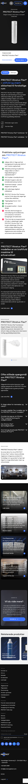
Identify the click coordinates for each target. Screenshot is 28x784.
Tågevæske (4, 688)
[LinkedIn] (6, 743)
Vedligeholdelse (5, 720)
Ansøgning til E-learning (7, 707)
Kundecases (4, 677)
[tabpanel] (11, 347)
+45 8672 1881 (5, 766)
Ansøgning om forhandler (8, 705)
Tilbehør (3, 697)
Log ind (3, 779)
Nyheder (3, 675)
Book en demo (20, 60)
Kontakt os (18, 3)
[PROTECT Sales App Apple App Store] (14, 743)
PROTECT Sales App (6, 710)
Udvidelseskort (5, 695)
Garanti (3, 718)
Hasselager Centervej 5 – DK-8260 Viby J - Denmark (14, 761)
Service (3, 715)
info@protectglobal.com (8, 769)
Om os (3, 673)
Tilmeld (25, 734)
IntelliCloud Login (6, 722)
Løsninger (3, 680)
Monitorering (4, 690)
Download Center (6, 727)
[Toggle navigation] (25, 3)
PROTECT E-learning (6, 725)
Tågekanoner (4, 685)
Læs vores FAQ (5, 396)
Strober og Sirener (6, 692)
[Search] (11, 3)
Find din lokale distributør (8, 703)
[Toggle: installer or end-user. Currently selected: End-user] (9, 73)
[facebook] (2, 743)
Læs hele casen (5, 308)
